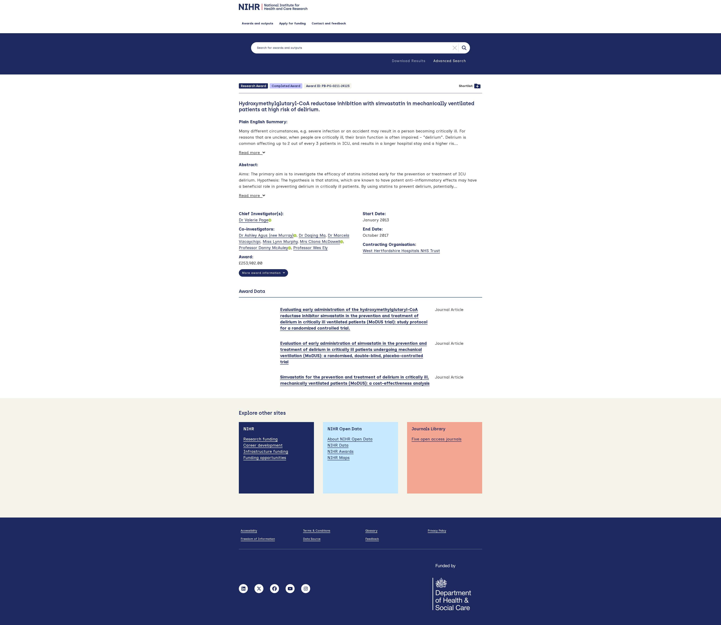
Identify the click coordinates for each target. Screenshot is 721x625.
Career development (263, 445)
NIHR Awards (340, 451)
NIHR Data (337, 445)
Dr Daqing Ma (312, 235)
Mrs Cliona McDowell (320, 241)
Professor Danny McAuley (263, 247)
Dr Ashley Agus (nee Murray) (266, 235)
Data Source (312, 539)
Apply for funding (292, 23)
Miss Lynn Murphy (280, 241)
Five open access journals (437, 439)
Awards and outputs (257, 23)
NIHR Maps (338, 457)
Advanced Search (449, 61)
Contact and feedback (329, 23)
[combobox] (360, 47)
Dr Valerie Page (253, 219)
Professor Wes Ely (310, 247)
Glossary (371, 530)
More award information (262, 273)
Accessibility (249, 530)
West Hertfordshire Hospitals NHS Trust (401, 250)
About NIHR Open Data (350, 439)
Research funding (260, 439)
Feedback (372, 539)
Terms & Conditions (316, 530)
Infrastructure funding (265, 451)
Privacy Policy (437, 530)
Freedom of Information (258, 539)
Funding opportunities (264, 457)
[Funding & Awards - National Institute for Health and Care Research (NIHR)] (360, 7)
